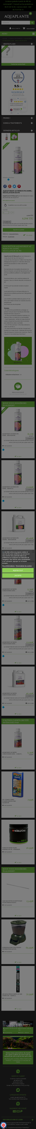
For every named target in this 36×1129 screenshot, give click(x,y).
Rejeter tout (18, 570)
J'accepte (18, 576)
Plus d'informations (8, 566)
